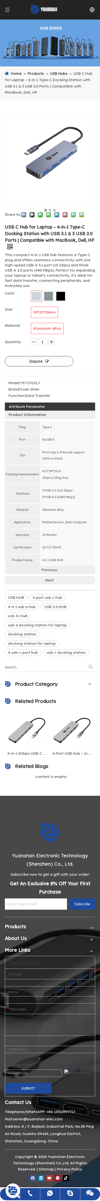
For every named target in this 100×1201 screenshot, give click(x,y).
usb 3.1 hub (18, 615)
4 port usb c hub (47, 597)
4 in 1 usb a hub (22, 606)
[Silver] (36, 296)
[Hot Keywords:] (90, 667)
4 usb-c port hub (23, 652)
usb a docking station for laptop (37, 625)
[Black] (61, 296)
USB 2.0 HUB (55, 606)
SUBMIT (28, 1088)
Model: (14, 383)
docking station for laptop (32, 643)
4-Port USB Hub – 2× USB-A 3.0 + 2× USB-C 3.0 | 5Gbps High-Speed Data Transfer (70, 753)
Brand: (14, 389)
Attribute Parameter (27, 406)
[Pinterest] (58, 1178)
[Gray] (48, 296)
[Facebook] (33, 1178)
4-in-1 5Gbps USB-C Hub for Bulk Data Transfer (25, 753)
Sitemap (46, 1169)
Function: (16, 395)
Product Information (27, 414)
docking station (22, 634)
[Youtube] (49, 1178)
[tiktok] (66, 1178)
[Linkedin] (41, 1178)
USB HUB (16, 597)
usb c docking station (66, 652)
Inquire (36, 361)
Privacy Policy (69, 1169)
